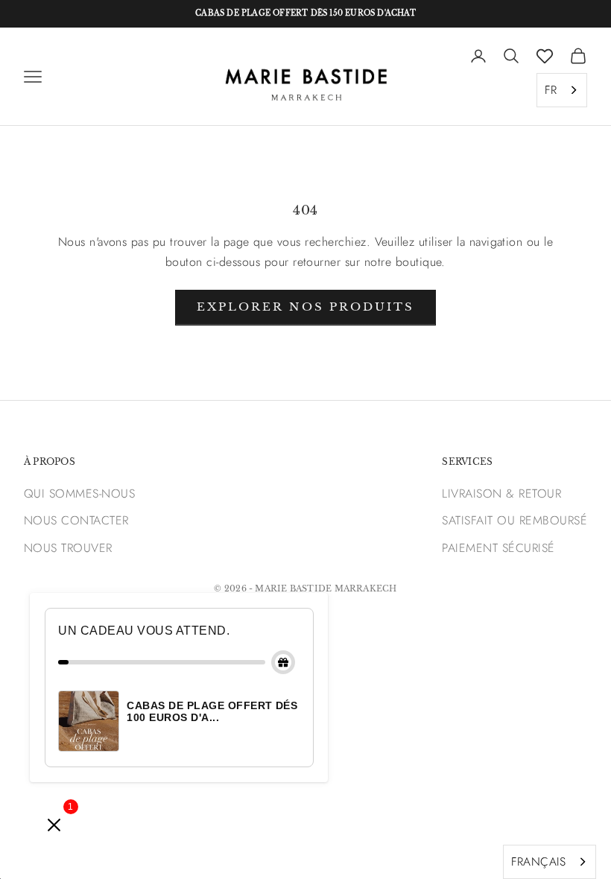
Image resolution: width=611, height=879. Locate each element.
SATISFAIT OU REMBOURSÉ (514, 520)
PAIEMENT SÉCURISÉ (498, 547)
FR (551, 89)
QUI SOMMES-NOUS (79, 493)
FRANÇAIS (538, 861)
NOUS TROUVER (68, 547)
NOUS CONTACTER (76, 520)
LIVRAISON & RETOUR (501, 493)
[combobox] (561, 90)
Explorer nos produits (305, 306)
